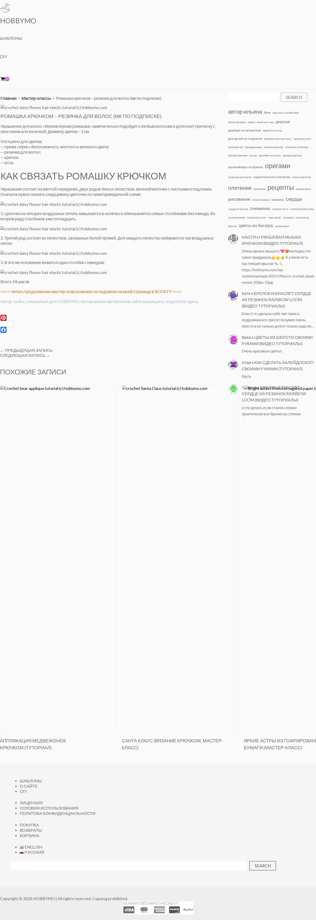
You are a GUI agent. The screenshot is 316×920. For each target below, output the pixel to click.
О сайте (29, 786)
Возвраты (31, 830)
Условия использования (49, 808)
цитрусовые (282, 226)
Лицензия (31, 802)
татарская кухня (256, 217)
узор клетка (302, 217)
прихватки (260, 188)
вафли (251, 122)
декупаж (283, 121)
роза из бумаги (261, 199)
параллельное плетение (271, 177)
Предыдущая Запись (26, 350)
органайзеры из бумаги (245, 167)
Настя (249, 237)
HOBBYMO (18, 20)
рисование (239, 199)
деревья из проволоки (244, 130)
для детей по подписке (245, 138)
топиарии (288, 217)
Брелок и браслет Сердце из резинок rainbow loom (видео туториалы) (276, 299)
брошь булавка (237, 122)
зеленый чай (235, 147)
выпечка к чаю (265, 122)
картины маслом (273, 147)
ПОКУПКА (29, 824)
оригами (277, 165)
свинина (277, 199)
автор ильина (245, 111)
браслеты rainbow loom (286, 112)
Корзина (29, 835)
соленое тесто (280, 208)
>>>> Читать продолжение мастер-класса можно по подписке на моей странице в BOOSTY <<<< (90, 291)
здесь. (193, 301)
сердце (294, 199)
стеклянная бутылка (302, 208)
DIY (3, 56)
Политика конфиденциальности (57, 813)
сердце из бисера (238, 208)
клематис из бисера (296, 147)
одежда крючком (292, 155)
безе (267, 112)
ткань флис (274, 217)
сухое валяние (236, 217)
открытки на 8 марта (239, 177)
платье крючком (301, 177)
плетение (240, 187)
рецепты (280, 187)
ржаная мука (303, 188)
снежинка (260, 208)
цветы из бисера (256, 225)
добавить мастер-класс (278, 138)
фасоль (232, 226)
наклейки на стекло (270, 155)
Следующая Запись (25, 355)
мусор (253, 155)
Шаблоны (11, 38)
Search (294, 97)
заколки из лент (302, 138)
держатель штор (272, 130)
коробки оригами (238, 155)
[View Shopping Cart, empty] (6, 79)
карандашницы (253, 147)
